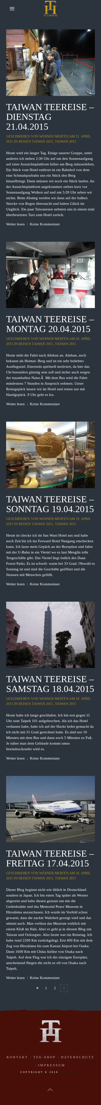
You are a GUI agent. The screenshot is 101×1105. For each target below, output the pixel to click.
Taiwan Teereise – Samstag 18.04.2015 (50, 684)
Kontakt (17, 1057)
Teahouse (70, 1072)
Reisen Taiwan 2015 (36, 141)
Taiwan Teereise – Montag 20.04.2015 (50, 324)
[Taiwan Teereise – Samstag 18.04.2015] (50, 634)
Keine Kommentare (45, 224)
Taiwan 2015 (65, 141)
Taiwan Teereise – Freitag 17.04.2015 (50, 858)
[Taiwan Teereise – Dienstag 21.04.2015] (50, 62)
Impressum (51, 1065)
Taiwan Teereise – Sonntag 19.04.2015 (50, 504)
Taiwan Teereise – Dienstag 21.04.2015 (50, 117)
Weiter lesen (15, 224)
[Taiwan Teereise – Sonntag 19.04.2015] (50, 454)
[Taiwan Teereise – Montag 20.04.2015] (50, 274)
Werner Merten (54, 136)
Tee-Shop (44, 1057)
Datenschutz (77, 1057)
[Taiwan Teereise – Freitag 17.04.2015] (50, 809)
